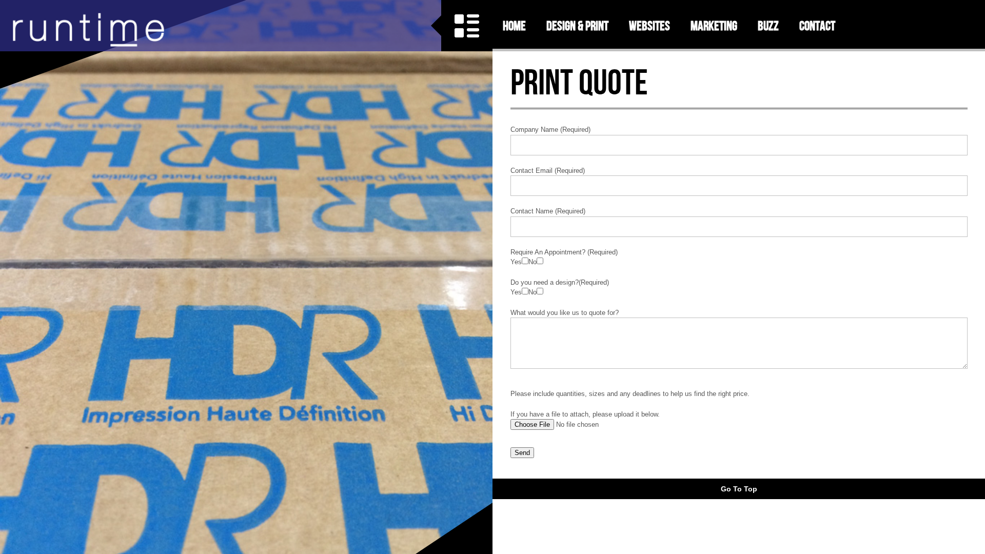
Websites (649, 25)
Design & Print (577, 25)
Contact (817, 25)
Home (514, 25)
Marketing (714, 25)
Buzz (768, 25)
